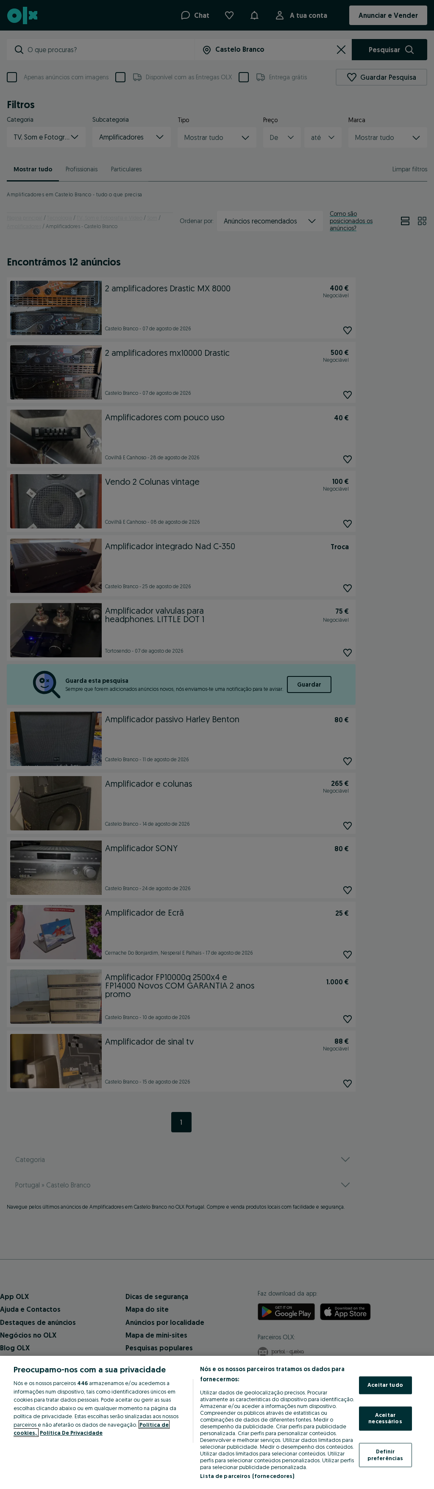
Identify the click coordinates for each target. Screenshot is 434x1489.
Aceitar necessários (385, 1418)
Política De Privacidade (71, 1432)
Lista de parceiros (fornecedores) (247, 1475)
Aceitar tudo (385, 1385)
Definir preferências (385, 1454)
